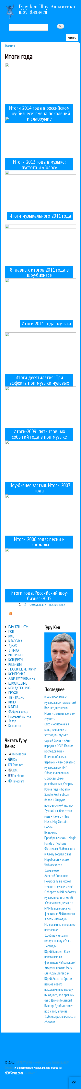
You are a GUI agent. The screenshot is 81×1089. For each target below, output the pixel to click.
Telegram (18, 781)
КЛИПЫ (13, 706)
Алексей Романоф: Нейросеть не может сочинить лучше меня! (58, 881)
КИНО (12, 702)
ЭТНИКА (13, 650)
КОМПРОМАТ (16, 673)
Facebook (18, 775)
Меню (72, 37)
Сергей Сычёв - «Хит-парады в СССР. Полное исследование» (59, 745)
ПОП (11, 631)
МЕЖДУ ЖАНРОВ (19, 688)
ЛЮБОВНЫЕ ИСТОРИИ (22, 669)
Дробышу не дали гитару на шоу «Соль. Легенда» (57, 940)
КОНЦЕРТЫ (15, 659)
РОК (11, 636)
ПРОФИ (13, 692)
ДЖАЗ (12, 645)
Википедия (19, 754)
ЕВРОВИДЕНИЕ (17, 683)
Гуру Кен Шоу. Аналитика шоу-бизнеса (47, 9)
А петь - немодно (55, 919)
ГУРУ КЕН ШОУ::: (18, 626)
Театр (12, 721)
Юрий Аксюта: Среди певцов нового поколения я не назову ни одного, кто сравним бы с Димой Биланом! (59, 989)
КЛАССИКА (15, 641)
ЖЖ (14, 770)
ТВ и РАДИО (16, 697)
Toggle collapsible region (75, 1083)
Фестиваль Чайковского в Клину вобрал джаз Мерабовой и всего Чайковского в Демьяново (59, 859)
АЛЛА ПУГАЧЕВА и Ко (21, 678)
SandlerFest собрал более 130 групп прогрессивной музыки (58, 800)
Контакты (14, 725)
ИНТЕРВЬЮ (15, 655)
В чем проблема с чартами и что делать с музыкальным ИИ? (59, 762)
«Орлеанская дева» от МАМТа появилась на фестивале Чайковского (59, 908)
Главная (10, 45)
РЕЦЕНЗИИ (15, 664)
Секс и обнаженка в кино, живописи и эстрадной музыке (56, 729)
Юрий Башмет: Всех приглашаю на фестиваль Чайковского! (59, 957)
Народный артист (19, 716)
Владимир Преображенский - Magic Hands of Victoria (60, 837)
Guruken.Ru (32, 1073)
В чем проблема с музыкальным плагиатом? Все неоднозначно (60, 702)
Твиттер (17, 764)
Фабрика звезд (18, 711)
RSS (14, 759)
